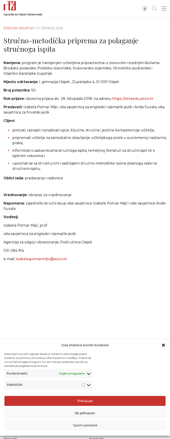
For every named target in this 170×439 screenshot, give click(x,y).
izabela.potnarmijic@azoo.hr (41, 259)
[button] (163, 345)
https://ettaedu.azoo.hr (132, 99)
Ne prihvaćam (85, 413)
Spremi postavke (85, 425)
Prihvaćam (85, 401)
